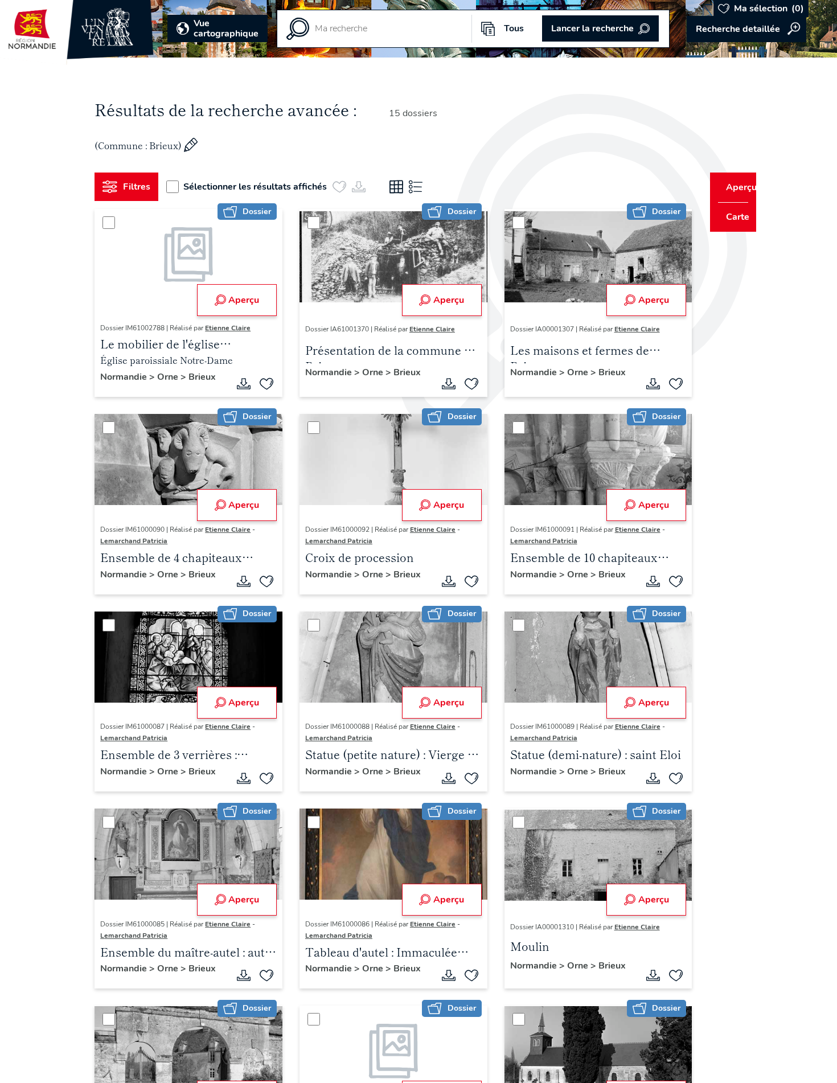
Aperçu (239, 300)
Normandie (129, 377)
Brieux (206, 377)
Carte (730, 217)
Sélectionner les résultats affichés (259, 186)
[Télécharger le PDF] (240, 383)
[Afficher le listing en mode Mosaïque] (401, 187)
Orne (173, 377)
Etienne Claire (232, 328)
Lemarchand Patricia (138, 540)
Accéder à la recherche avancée (746, 29)
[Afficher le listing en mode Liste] (420, 187)
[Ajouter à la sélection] (262, 383)
